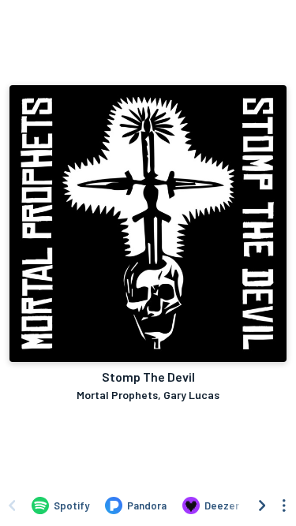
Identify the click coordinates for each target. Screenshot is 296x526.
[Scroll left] (12, 505)
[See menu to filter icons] (284, 505)
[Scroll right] (262, 505)
